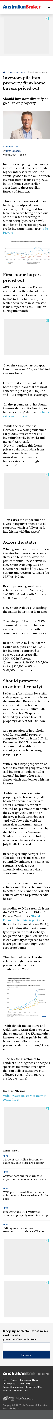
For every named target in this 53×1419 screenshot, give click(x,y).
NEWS (6, 1156)
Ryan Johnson (13, 151)
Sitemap (18, 1390)
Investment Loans (17, 72)
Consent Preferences (13, 1387)
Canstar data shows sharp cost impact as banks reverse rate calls (24, 1177)
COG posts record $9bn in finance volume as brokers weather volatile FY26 (25, 1195)
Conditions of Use (33, 1387)
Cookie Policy (24, 1383)
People (14, 1380)
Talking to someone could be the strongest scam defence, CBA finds (25, 1230)
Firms (5, 1380)
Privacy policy (9, 1383)
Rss (26, 1390)
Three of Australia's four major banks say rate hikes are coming (23, 1161)
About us (7, 1390)
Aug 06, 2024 (9, 154)
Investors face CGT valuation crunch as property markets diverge (26, 1213)
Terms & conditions (29, 1380)
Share (23, 154)
